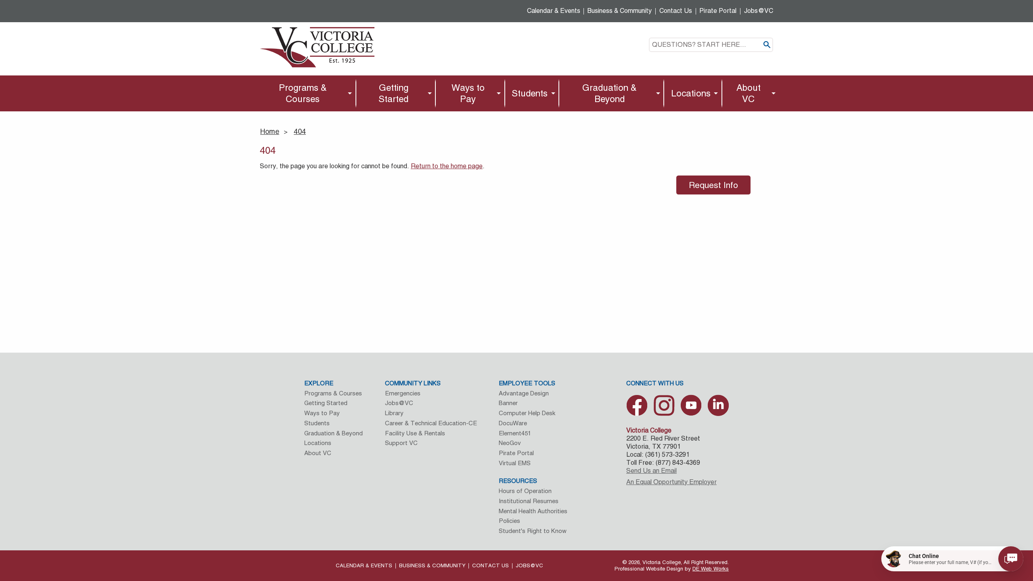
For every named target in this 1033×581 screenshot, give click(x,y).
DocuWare (513, 423)
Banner (508, 402)
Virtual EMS (515, 463)
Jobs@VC (758, 11)
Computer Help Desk (527, 413)
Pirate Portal (717, 11)
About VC (748, 93)
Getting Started (393, 93)
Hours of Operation (525, 490)
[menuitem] (305, 93)
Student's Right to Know (533, 530)
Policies (509, 520)
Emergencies (402, 393)
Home (269, 131)
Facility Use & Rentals (415, 433)
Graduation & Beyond (609, 93)
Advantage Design (524, 393)
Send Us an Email (651, 470)
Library (394, 413)
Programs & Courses (303, 93)
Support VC (401, 442)
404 (300, 131)
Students (530, 93)
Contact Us (675, 11)
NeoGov (510, 442)
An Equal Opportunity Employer (671, 482)
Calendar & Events (553, 11)
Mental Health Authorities (533, 511)
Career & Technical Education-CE (431, 423)
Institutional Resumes (528, 500)
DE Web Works (710, 569)
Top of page (962, 519)
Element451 (515, 433)
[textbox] (711, 45)
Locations (691, 93)
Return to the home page (447, 166)
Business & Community (620, 11)
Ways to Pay (468, 93)
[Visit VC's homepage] (317, 46)
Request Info (713, 185)
